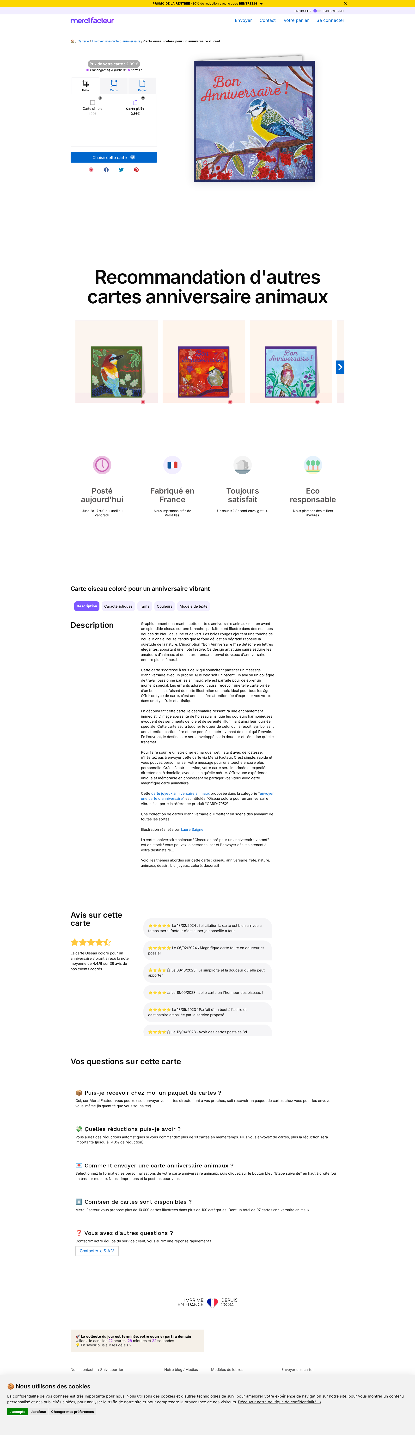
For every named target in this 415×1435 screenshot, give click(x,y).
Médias (191, 1369)
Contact (268, 20)
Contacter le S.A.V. (97, 1250)
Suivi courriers (112, 1369)
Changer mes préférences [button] (72, 1412)
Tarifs (145, 606)
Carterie (83, 41)
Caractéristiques (118, 606)
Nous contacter (84, 1369)
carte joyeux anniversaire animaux (180, 793)
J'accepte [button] (17, 1412)
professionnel (333, 10)
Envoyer (243, 20)
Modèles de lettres (227, 1369)
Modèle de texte (194, 606)
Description (87, 606)
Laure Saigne (192, 829)
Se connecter (330, 20)
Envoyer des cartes (297, 1369)
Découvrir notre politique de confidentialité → (279, 1401)
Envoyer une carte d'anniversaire (116, 41)
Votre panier (296, 20)
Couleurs (164, 606)
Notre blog (173, 1369)
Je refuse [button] (38, 1412)
